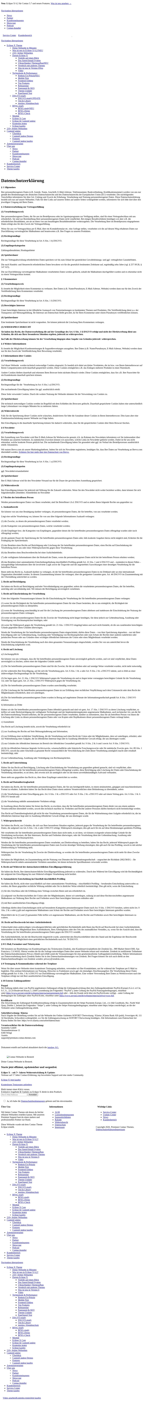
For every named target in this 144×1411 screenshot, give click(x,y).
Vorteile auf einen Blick (28, 1147)
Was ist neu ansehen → (61, 3)
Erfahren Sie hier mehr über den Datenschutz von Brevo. (44, 452)
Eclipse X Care (19, 1207)
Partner (10, 18)
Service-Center (9, 35)
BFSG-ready (18, 1195)
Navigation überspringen (12, 11)
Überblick (16, 1222)
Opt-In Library (24, 1189)
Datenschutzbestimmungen (33, 1101)
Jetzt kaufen (35, 1398)
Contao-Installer (14, 28)
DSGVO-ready (19, 1184)
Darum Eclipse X (20, 1144)
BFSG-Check (24, 1202)
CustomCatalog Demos (22, 1225)
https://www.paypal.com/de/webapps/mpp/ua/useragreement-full (34, 993)
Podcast (10, 25)
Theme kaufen (13, 1258)
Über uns (11, 1235)
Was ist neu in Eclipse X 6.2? (25, 1139)
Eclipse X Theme (14, 1134)
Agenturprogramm (15, 1232)
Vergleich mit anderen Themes (31, 1154)
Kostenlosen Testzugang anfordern (16, 1084)
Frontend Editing (25, 1169)
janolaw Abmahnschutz (28, 1192)
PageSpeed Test (25, 1182)
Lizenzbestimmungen (64, 1114)
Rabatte (58, 1120)
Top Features (23, 1172)
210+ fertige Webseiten (22, 1142)
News (9, 15)
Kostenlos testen (19, 1212)
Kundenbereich (25, 35)
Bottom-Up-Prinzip (26, 1164)
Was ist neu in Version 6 (28, 1157)
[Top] (2, 1400)
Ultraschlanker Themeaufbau (31, 1152)
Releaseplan (23, 1174)
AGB (57, 1112)
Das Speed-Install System (29, 1149)
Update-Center (109, 1114)
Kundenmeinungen (15, 20)
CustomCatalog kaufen (22, 1230)
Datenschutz (60, 1125)
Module (15, 1205)
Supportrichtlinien (63, 1117)
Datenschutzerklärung (105, 1129)
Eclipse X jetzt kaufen (11, 1080)
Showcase (11, 23)
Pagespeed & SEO (26, 1177)
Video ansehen (9, 1398)
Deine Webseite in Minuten (24, 1137)
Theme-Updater (25, 1179)
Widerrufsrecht (61, 1122)
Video (20, 1159)
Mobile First (23, 1167)
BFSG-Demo (24, 1200)
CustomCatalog (13, 1220)
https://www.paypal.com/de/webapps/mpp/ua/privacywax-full (86, 995)
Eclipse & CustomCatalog (23, 1210)
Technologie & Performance (24, 1162)
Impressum (60, 1127)
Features (16, 1227)
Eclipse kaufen (18, 1215)
